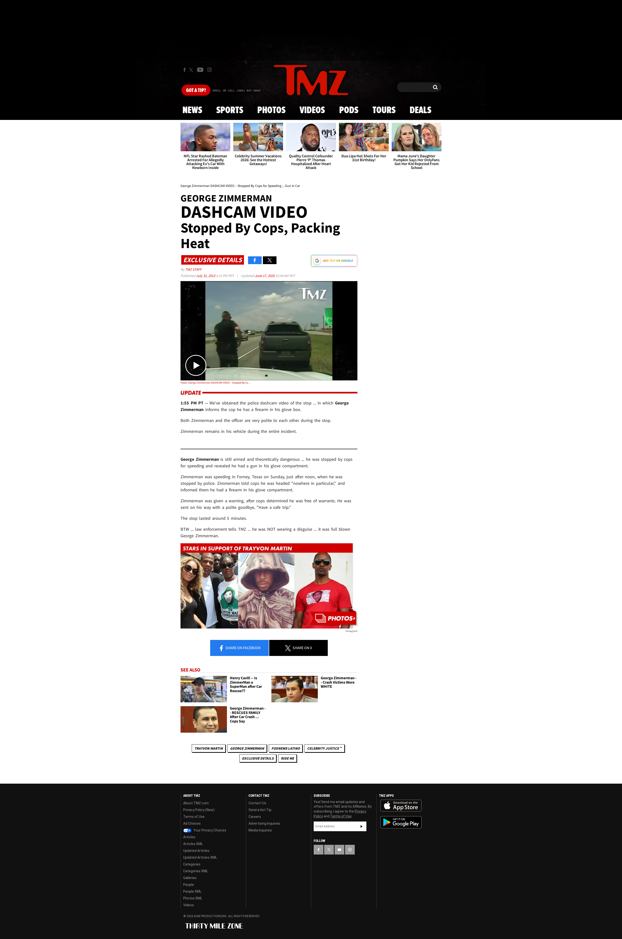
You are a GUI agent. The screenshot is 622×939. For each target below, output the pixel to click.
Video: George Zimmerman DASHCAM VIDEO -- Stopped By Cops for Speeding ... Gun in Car (216, 382)
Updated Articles (196, 851)
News (192, 110)
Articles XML (193, 844)
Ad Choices (192, 823)
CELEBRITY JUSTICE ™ (324, 748)
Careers (255, 817)
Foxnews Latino (285, 748)
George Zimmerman (247, 748)
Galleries (190, 878)
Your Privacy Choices (209, 830)
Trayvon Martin (208, 748)
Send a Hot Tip (260, 810)
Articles (189, 837)
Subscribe (361, 826)
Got (196, 90)
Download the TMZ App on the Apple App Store (401, 806)
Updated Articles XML (200, 857)
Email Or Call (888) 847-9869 (236, 90)
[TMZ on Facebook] (185, 70)
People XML (192, 891)
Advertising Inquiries (264, 823)
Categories (191, 864)
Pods (348, 110)
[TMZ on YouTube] (339, 850)
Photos (271, 110)
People (188, 885)
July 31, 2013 (206, 275)
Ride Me (287, 758)
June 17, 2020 (265, 275)
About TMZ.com (196, 803)
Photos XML (192, 898)
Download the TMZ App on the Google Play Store (401, 822)
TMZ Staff (193, 269)
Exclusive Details (258, 758)
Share (243, 647)
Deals (420, 110)
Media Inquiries (260, 830)
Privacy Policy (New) (199, 810)
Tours (384, 110)
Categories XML (195, 871)
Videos (312, 110)
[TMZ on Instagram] (209, 70)
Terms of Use (194, 817)
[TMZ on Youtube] (200, 70)
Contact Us (257, 803)
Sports (229, 110)
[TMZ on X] (192, 70)
